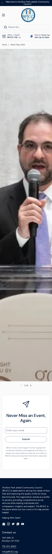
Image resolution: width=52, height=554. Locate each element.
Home (4, 44)
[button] (11, 36)
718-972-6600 (9, 546)
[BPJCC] (28, 15)
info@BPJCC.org (10, 551)
